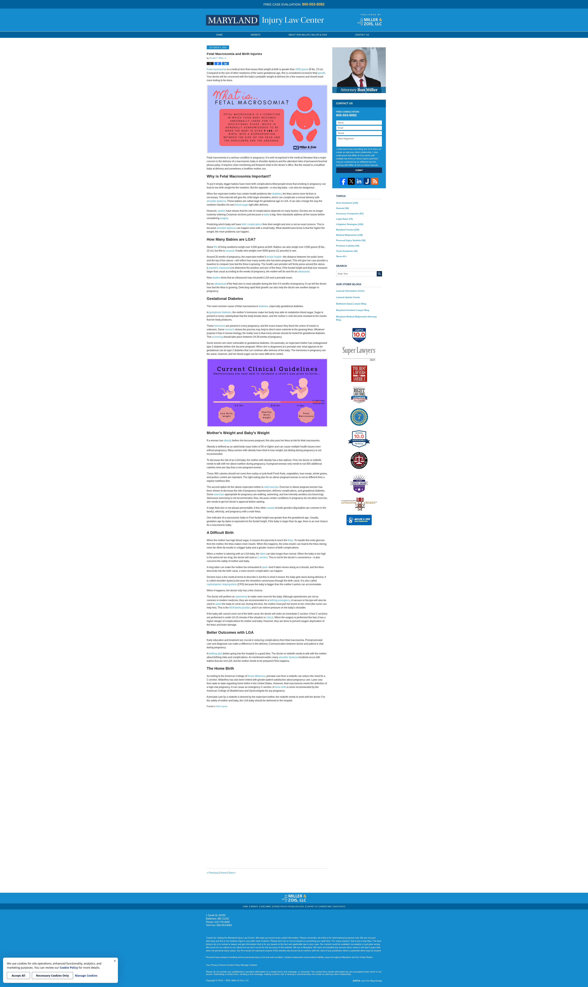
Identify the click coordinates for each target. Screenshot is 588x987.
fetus (290, 540)
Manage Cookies (249, 965)
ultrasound (303, 271)
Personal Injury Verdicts (351, 240)
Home (219, 35)
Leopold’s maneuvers (219, 267)
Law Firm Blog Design (367, 980)
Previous (212, 872)
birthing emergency (280, 600)
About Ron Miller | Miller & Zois (307, 35)
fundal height (274, 256)
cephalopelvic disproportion (222, 584)
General (342, 208)
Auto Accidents (347, 203)
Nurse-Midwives (256, 676)
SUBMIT (359, 170)
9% (215, 247)
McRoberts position (239, 607)
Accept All (18, 975)
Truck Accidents (347, 251)
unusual (230, 250)
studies (221, 211)
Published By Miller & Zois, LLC (369, 20)
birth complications (252, 224)
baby (266, 214)
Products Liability (347, 245)
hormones (219, 326)
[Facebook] (343, 181)
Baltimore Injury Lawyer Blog (351, 303)
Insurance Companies (350, 213)
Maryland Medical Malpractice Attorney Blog (356, 318)
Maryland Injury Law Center (265, 20)
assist (218, 604)
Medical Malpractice (349, 235)
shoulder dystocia (216, 201)
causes (270, 508)
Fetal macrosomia (216, 69)
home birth (280, 687)
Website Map (326, 906)
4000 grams (301, 69)
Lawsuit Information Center (350, 291)
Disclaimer (266, 906)
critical (269, 617)
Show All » (341, 256)
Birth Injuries (222, 706)
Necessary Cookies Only (52, 975)
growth (321, 73)
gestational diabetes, (220, 312)
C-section (262, 557)
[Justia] (366, 181)
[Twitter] (351, 181)
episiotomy (241, 596)
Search (379, 273)
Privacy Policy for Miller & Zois (289, 906)
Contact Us (312, 906)
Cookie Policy (233, 965)
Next (232, 872)
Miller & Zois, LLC (240, 980)
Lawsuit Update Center (348, 297)
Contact (362, 35)
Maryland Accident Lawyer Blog (352, 310)
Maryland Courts (347, 229)
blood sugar (241, 204)
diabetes (276, 193)
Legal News (344, 219)
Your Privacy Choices (216, 965)
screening (217, 337)
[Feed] (374, 181)
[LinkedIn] (359, 181)
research (229, 329)
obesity (228, 440)
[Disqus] (267, 746)
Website (255, 35)
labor (262, 553)
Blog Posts (339, 906)
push (265, 567)
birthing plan (215, 653)
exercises (219, 494)
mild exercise (271, 487)
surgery (224, 218)
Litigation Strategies (349, 224)
